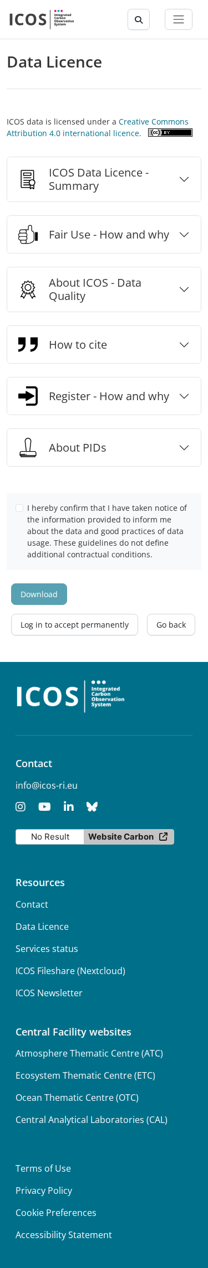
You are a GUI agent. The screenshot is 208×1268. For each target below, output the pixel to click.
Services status (47, 949)
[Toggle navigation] (178, 19)
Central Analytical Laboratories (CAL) (92, 1120)
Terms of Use (43, 1168)
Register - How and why (109, 396)
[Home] (42, 19)
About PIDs (77, 447)
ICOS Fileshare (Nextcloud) (70, 971)
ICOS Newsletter (49, 993)
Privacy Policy (44, 1190)
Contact (32, 904)
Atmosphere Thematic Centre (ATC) (89, 1053)
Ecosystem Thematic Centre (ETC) (85, 1075)
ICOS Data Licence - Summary (99, 179)
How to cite (78, 344)
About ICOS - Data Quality (95, 289)
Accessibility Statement (64, 1235)
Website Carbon (121, 836)
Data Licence (42, 926)
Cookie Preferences (56, 1213)
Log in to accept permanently (75, 624)
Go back (171, 624)
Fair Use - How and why (109, 234)
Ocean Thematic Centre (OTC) (77, 1097)
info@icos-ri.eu (47, 785)
